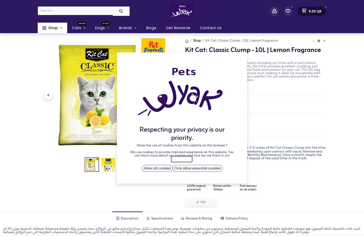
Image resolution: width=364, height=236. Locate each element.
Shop (197, 41)
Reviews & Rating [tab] (198, 218)
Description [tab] (129, 218)
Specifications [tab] (161, 218)
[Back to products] (318, 41)
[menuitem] (52, 28)
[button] (48, 95)
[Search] (121, 11)
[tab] (234, 218)
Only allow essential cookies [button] (197, 168)
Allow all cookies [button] (157, 168)
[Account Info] (274, 11)
